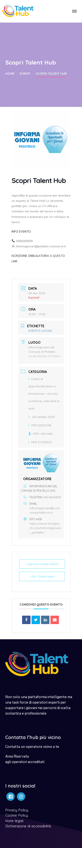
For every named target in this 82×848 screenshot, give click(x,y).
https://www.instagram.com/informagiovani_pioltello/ (45, 528)
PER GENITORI (41, 425)
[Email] (54, 620)
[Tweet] (36, 620)
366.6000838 (52, 497)
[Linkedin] (45, 620)
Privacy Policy (16, 810)
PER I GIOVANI (43, 434)
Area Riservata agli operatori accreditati (24, 759)
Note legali (14, 820)
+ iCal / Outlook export (42, 576)
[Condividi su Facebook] (26, 620)
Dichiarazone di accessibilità (28, 826)
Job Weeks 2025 (43, 417)
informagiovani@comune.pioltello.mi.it (45, 510)
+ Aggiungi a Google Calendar (42, 563)
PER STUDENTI (41, 442)
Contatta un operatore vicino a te (32, 746)
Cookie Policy (16, 815)
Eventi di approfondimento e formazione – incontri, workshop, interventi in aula (44, 393)
